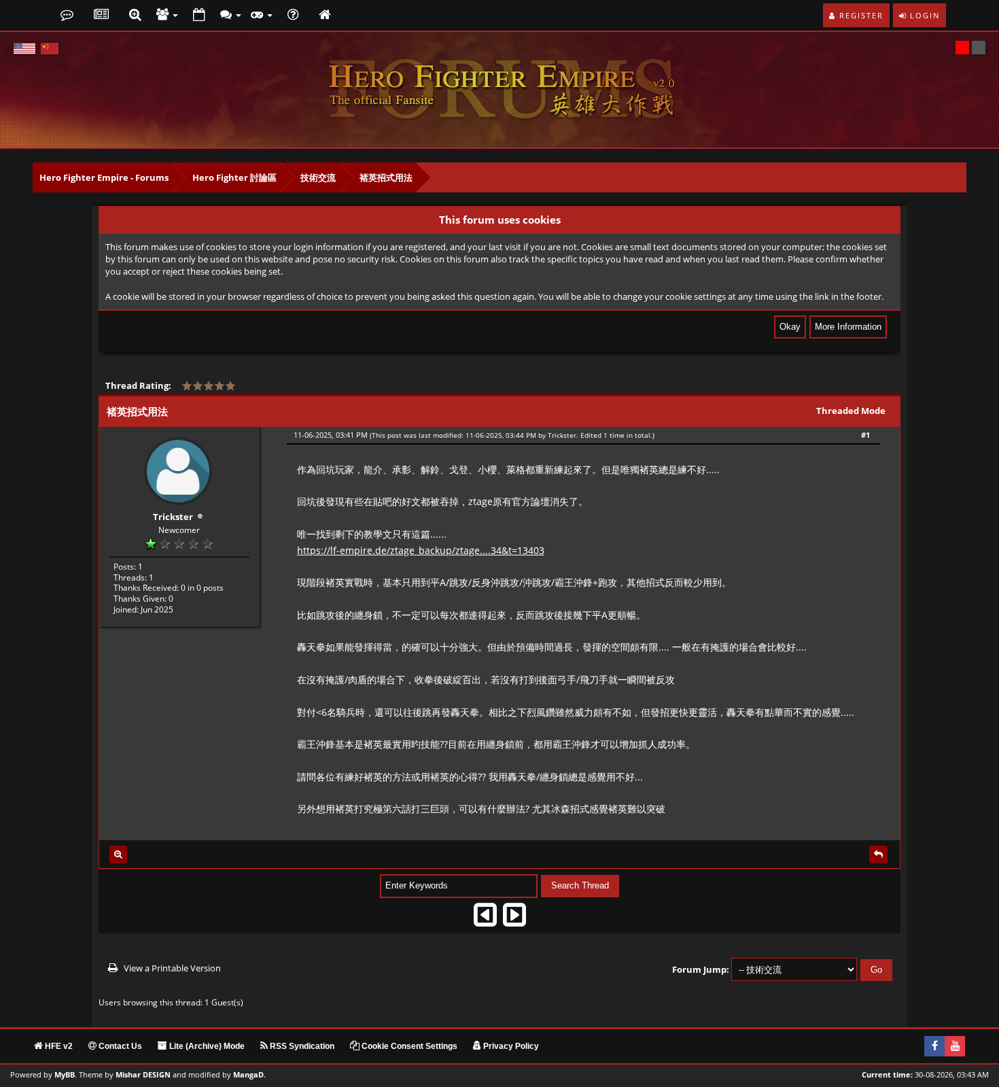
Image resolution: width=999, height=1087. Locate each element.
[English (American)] (24, 48)
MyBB (64, 1075)
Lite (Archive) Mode (206, 1046)
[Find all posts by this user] (118, 854)
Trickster (173, 517)
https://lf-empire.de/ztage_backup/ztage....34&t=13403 (420, 550)
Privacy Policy (510, 1046)
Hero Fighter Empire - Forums (104, 177)
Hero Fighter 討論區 (234, 177)
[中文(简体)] (49, 48)
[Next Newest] (514, 919)
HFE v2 (58, 1046)
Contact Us (119, 1046)
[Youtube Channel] (955, 1046)
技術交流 (318, 177)
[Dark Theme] (978, 47)
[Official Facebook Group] (934, 1046)
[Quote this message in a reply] (878, 854)
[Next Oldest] (485, 919)
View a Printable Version (172, 968)
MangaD (248, 1075)
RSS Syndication (301, 1046)
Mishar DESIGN (143, 1075)
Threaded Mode (851, 410)
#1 (865, 435)
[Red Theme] (962, 47)
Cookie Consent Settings (408, 1046)
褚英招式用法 (386, 177)
